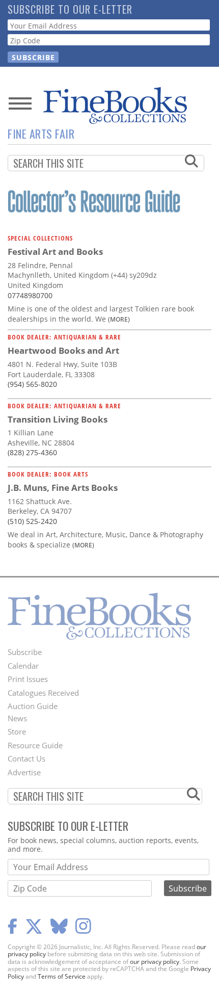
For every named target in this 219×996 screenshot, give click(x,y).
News (17, 718)
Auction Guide (33, 706)
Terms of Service (62, 976)
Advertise (24, 772)
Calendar (23, 666)
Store (17, 731)
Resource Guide (35, 745)
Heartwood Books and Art (63, 350)
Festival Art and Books (55, 251)
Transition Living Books (57, 419)
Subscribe (25, 652)
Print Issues (28, 679)
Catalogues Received (43, 693)
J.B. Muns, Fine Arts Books (63, 487)
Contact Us (26, 758)
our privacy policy (154, 961)
